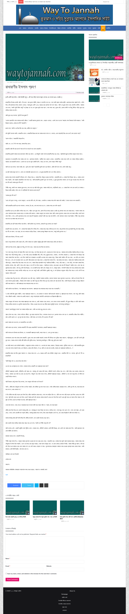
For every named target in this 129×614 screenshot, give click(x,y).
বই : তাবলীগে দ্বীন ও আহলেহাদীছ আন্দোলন (112, 70)
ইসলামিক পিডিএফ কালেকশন (64, 600)
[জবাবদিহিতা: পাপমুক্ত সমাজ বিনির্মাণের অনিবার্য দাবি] (94, 90)
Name (8, 558)
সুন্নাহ (84, 28)
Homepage (64, 594)
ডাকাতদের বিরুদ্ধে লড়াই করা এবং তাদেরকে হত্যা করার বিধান (37, 2)
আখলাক (79, 28)
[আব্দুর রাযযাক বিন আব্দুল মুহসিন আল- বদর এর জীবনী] (45, 507)
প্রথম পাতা (64, 607)
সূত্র (7, 474)
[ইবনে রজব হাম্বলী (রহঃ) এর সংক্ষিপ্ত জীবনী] (18, 507)
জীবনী (103, 28)
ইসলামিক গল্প (52, 28)
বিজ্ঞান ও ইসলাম (62, 28)
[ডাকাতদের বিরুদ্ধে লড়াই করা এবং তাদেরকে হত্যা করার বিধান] (94, 82)
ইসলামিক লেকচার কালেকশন (65, 604)
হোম (20, 28)
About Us (72, 591)
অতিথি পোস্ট (64, 597)
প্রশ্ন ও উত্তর (43, 28)
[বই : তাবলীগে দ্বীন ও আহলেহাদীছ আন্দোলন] (94, 72)
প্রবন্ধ (24, 28)
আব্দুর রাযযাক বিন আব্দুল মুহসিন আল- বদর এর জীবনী (45, 517)
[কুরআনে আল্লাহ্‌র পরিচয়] (94, 98)
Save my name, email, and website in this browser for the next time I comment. (32, 573)
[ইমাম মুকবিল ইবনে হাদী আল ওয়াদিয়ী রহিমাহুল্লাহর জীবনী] (72, 507)
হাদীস (74, 28)
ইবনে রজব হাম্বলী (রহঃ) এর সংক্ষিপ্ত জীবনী (16, 517)
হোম (8, 82)
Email (8, 566)
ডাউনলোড (30, 28)
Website (48, 566)
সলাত (89, 28)
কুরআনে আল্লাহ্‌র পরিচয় (107, 96)
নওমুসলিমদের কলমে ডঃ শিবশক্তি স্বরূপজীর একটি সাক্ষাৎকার (106, 63)
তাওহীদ (36, 28)
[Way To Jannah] (64, 15)
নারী (99, 28)
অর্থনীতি (108, 28)
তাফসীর (69, 28)
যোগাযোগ (64, 610)
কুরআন (94, 28)
